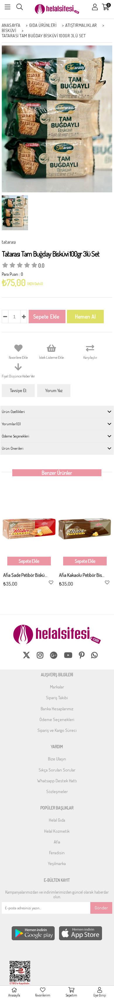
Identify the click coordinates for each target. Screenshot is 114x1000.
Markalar (57, 686)
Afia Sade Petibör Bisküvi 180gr (26, 575)
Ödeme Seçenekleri (15, 436)
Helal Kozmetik (57, 831)
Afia (57, 841)
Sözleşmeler (57, 791)
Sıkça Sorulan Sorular (57, 769)
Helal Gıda (57, 820)
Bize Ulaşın (57, 758)
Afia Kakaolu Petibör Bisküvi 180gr (82, 575)
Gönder (101, 908)
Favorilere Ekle (51, 582)
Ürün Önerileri (12, 448)
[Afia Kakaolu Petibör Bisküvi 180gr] (85, 529)
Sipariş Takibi (57, 697)
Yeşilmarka (57, 863)
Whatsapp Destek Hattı (57, 780)
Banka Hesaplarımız (57, 708)
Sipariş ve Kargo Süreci (57, 730)
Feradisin (57, 852)
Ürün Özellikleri (13, 411)
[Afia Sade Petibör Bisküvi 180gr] (29, 529)
